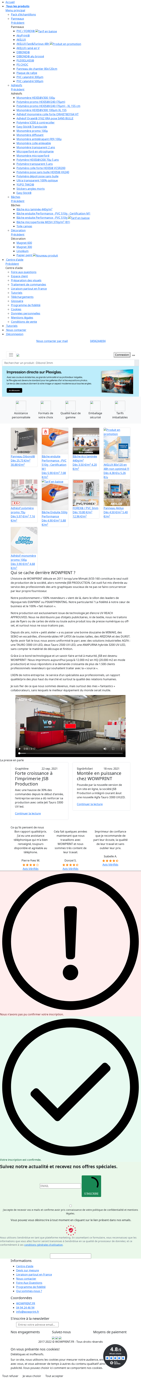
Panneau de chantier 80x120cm (37, 69)
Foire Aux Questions (29, 1286)
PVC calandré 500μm (30, 81)
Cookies (16, 309)
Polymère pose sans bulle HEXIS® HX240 (43, 172)
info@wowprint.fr (27, 1315)
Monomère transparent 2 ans (36, 147)
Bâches (15, 197)
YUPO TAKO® (25, 184)
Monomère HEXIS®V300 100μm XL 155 (42, 110)
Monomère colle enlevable (34, 143)
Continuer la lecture (28, 817)
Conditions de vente (24, 322)
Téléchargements (22, 297)
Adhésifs (16, 85)
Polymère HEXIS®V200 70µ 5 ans (38, 160)
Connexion (122, 355)
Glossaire (17, 301)
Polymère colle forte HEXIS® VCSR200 (41, 168)
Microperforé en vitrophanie (35, 151)
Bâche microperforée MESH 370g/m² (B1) (43, 222)
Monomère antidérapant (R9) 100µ (39, 139)
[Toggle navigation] (11, 354)
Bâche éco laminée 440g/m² (34, 209)
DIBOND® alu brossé (30, 56)
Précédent (17, 23)
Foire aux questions (23, 272)
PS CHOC (22, 65)
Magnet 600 (24, 243)
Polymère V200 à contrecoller (36, 122)
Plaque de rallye (27, 73)
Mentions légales (22, 317)
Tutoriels (16, 293)
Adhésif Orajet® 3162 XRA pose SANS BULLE (45, 118)
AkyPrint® (23, 35)
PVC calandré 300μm (30, 77)
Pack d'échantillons (23, 14)
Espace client (19, 276)
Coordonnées (21, 1301)
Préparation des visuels (26, 280)
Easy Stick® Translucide (32, 127)
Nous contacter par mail (52, 341)
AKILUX (21, 40)
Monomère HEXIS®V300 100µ (36, 98)
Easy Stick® (24, 193)
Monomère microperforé (33, 155)
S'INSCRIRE (91, 1197)
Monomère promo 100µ (32, 131)
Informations (21, 1264)
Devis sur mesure (27, 1274)
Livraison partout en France (29, 288)
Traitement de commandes (28, 284)
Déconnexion (14, 334)
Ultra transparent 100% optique (37, 180)
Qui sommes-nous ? (29, 1294)
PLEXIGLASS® (25, 60)
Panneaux (17, 19)
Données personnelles (25, 313)
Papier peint (25, 255)
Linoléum (23, 251)
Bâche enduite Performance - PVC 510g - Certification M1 (53, 213)
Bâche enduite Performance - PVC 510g (42, 218)
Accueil (10, 2)
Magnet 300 (24, 247)
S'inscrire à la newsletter (30, 1322)
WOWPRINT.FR (25, 1307)
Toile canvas (24, 226)
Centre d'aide (14, 260)
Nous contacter (16, 330)
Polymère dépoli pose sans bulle (37, 176)
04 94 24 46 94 (25, 1311)
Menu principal (15, 10)
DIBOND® (23, 52)
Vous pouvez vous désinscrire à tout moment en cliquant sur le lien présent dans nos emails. (71, 1223)
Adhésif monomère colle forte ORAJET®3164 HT (48, 114)
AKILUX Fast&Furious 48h (33, 44)
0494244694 (98, 341)
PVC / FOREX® (26, 31)
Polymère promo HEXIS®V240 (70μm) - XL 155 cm (48, 106)
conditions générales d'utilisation (43, 1248)
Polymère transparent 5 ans (35, 164)
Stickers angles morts (31, 189)
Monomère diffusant (30, 135)
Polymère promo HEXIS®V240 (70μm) (41, 102)
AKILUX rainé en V (28, 48)
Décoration (18, 230)
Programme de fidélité (25, 305)
